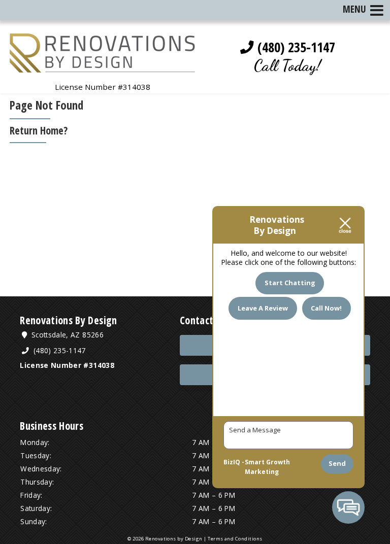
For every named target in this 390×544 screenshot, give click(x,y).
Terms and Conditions (235, 538)
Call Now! (326, 308)
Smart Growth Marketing (267, 467)
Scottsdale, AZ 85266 (66, 334)
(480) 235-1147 (294, 47)
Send (337, 463)
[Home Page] (102, 66)
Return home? (39, 130)
